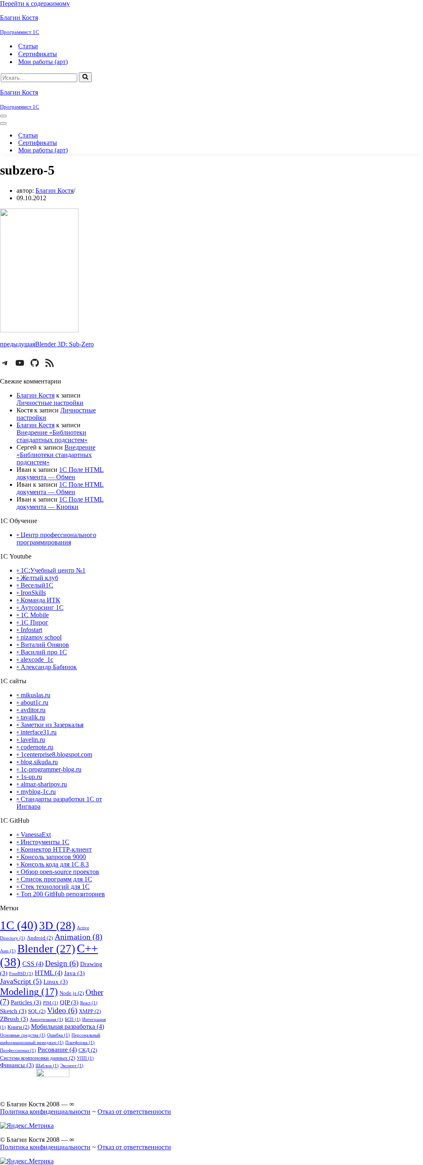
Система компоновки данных (37, 1058)
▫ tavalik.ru (31, 717)
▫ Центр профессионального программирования (56, 538)
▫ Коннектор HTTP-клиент (54, 849)
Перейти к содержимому (35, 3)
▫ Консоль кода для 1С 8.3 (53, 864)
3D (57, 925)
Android (40, 938)
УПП (85, 1058)
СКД (87, 1050)
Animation (78, 936)
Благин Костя (55, 190)
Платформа (80, 1042)
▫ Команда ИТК (38, 600)
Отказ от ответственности (134, 1111)
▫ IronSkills (31, 592)
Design (61, 963)
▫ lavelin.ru (31, 739)
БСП (73, 1019)
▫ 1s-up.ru (29, 776)
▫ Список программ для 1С (54, 879)
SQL (36, 1011)
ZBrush (14, 1019)
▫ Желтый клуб (37, 577)
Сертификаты (37, 53)
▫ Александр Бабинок (47, 666)
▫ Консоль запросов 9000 (51, 856)
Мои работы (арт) (43, 61)
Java (74, 973)
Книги (18, 1027)
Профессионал (18, 1050)
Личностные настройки (50, 402)
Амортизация (46, 1019)
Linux (55, 981)
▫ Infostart (29, 629)
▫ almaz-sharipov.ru (42, 784)
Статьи (28, 46)
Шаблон (47, 1065)
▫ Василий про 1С (42, 652)
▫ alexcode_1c (35, 659)
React (88, 1003)
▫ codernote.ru (35, 747)
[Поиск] (85, 77)
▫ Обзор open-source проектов (58, 871)
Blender (46, 948)
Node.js (71, 993)
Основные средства (22, 1035)
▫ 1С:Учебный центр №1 (51, 570)
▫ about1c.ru (32, 702)
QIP (69, 1002)
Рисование (57, 1050)
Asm (8, 951)
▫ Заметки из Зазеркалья (50, 724)
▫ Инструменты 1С (43, 841)
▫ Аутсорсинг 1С (40, 607)
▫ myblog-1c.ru (36, 791)
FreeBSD (21, 973)
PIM (50, 1003)
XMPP (90, 1011)
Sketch (13, 1011)
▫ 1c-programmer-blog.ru (49, 769)
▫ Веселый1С (35, 585)
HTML (48, 973)
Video (62, 1010)
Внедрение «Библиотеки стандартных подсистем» (52, 436)
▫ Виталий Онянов (43, 644)
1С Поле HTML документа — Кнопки (60, 503)
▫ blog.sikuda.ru (37, 761)
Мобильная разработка (67, 1026)
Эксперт (71, 1065)
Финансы (17, 1065)
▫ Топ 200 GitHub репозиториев (61, 893)
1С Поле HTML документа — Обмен (60, 473)
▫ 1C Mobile (33, 614)
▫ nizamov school (39, 637)
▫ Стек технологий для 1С (53, 886)
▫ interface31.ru (37, 732)
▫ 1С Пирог (32, 622)
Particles (26, 1002)
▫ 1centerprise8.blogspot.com (54, 754)
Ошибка (58, 1035)
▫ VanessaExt (34, 834)
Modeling (29, 991)
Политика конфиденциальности (45, 1111)
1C (19, 925)
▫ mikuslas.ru (33, 695)
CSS (32, 964)
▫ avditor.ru (31, 709)
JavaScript (21, 981)
